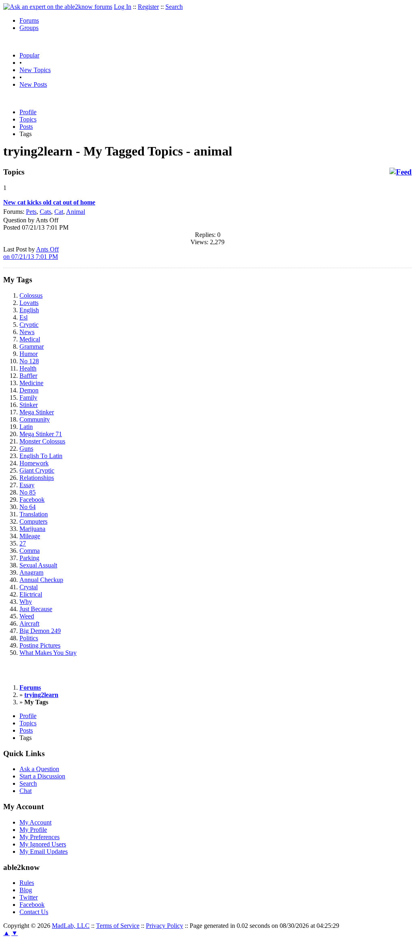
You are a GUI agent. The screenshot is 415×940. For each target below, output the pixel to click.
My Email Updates (43, 851)
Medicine (31, 382)
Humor (28, 353)
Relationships (36, 477)
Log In (122, 6)
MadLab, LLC (71, 925)
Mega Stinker (36, 412)
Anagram (31, 572)
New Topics (35, 69)
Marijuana (32, 528)
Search (174, 6)
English (29, 310)
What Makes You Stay (48, 652)
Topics (27, 119)
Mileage (29, 536)
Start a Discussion (42, 776)
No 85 (27, 492)
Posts (26, 126)
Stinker (28, 404)
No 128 (29, 361)
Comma (29, 550)
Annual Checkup (41, 579)
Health (27, 368)
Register (148, 6)
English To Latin (40, 455)
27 (22, 543)
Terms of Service (117, 925)
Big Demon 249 (40, 630)
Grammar (31, 346)
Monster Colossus (42, 441)
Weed (26, 616)
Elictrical (30, 594)
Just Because (35, 608)
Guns (26, 448)
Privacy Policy (164, 925)
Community (34, 419)
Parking (29, 557)
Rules (26, 882)
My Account (35, 822)
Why (25, 601)
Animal (75, 211)
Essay (26, 485)
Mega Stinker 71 (40, 434)
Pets (31, 211)
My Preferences (39, 836)
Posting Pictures (39, 645)
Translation (33, 514)
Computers (33, 521)
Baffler (28, 375)
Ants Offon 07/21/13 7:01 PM (31, 253)
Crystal (28, 587)
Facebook (32, 499)
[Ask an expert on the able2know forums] (57, 6)
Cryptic (29, 324)
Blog (25, 890)
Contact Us (33, 911)
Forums (29, 20)
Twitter (28, 897)
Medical (29, 339)
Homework (34, 463)
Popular (29, 55)
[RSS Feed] (400, 172)
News (26, 331)
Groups (29, 27)
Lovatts (29, 302)
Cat (58, 211)
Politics (28, 638)
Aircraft (29, 623)
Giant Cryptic (36, 470)
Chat (25, 790)
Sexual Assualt (38, 565)
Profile (27, 112)
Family (28, 397)
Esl (23, 317)
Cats (45, 211)
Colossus (31, 295)
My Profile (33, 829)
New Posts (33, 84)
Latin (26, 426)
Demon (29, 390)
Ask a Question (39, 768)
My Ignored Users (42, 844)
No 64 (27, 506)
